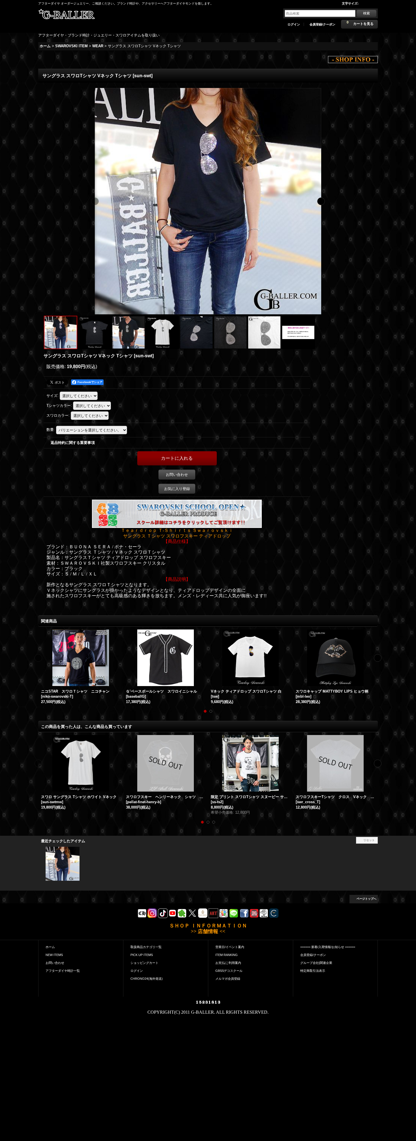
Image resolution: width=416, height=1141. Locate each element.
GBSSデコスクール (229, 970)
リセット (369, 840)
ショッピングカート (144, 962)
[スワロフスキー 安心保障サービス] (298, 332)
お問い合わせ (177, 474)
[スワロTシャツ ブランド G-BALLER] (230, 332)
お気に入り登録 (177, 489)
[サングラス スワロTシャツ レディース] (208, 201)
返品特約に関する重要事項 (73, 443)
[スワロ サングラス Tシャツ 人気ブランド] (162, 332)
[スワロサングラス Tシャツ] (128, 332)
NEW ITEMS (54, 955)
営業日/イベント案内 (229, 947)
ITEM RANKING (226, 955)
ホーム (50, 947)
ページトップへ (366, 898)
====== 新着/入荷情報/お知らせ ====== (327, 947)
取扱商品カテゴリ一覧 (146, 947)
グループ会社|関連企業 (316, 962)
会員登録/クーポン (322, 24)
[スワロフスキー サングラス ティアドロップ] (264, 332)
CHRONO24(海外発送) (146, 978)
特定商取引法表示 (312, 970)
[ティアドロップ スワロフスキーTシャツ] (94, 332)
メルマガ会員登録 (227, 978)
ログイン (294, 24)
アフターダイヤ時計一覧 (63, 970)
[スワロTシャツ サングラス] (196, 332)
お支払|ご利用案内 (228, 962)
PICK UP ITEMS (141, 955)
